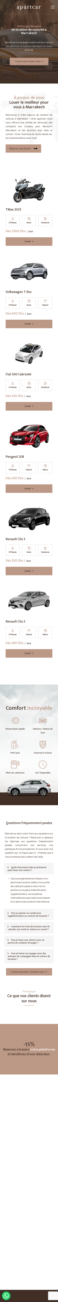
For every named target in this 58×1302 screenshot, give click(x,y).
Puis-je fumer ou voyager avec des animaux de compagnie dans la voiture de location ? (29, 956)
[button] (29, 868)
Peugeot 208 (15, 457)
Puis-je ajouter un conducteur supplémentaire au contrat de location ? (28, 914)
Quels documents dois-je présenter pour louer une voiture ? (27, 868)
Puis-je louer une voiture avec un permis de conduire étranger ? (26, 941)
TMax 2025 (13, 209)
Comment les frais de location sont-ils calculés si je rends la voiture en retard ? (29, 928)
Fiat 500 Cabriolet (18, 374)
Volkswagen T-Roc (19, 292)
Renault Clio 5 (15, 539)
